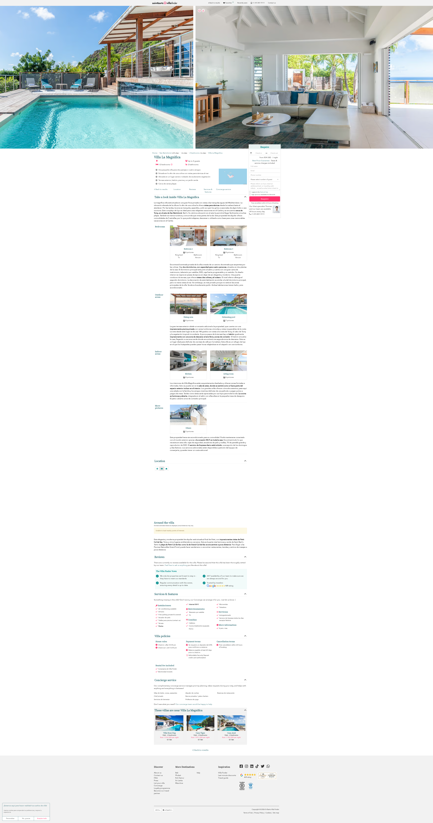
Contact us (272, 3)
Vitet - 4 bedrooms (169, 735)
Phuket (178, 775)
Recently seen (242, 3)
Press (156, 780)
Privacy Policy (259, 813)
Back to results (215, 3)
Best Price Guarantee (260, 160)
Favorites (229, 2)
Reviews (192, 189)
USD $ (157, 810)
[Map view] (161, 469)
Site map (276, 813)
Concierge (158, 785)
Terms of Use (264, 192)
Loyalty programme (162, 788)
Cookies (268, 813)
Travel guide (223, 778)
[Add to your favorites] (216, 77)
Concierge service (223, 189)
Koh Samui (179, 778)
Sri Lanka (179, 780)
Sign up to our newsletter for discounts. (263, 194)
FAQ (156, 778)
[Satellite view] (157, 469)
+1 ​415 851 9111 (258, 3)
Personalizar (10, 818)
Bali (176, 773)
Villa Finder (222, 773)
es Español (168, 810)
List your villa (159, 783)
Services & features (208, 190)
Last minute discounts (227, 775)
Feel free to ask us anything (176, 565)
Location (177, 189)
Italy (198, 773)
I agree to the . (260, 192)
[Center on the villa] (166, 469)
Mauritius (179, 783)
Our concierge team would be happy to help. (194, 704)
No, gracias (26, 818)
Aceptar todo (42, 818)
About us (157, 773)
